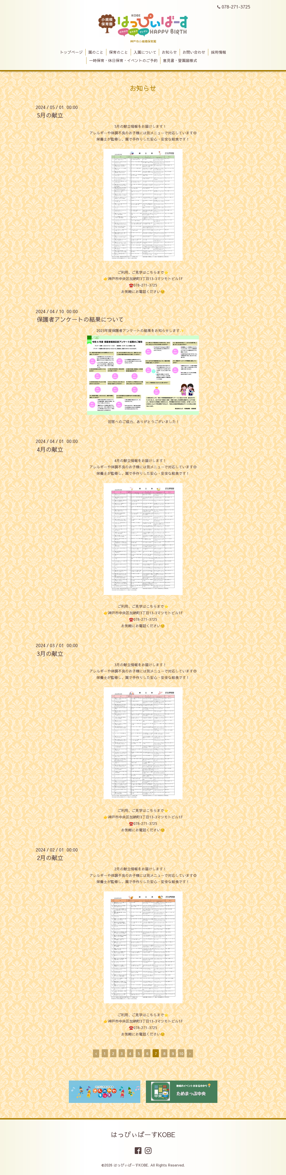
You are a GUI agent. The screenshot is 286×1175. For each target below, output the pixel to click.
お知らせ (169, 52)
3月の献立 (50, 653)
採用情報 (218, 52)
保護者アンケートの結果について (80, 319)
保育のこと (118, 52)
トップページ (71, 52)
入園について (145, 52)
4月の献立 (50, 449)
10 (181, 1053)
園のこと (95, 52)
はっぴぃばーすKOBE (143, 1134)
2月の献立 (50, 858)
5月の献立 (50, 115)
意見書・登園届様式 (180, 60)
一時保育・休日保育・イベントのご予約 (123, 60)
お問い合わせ (194, 52)
